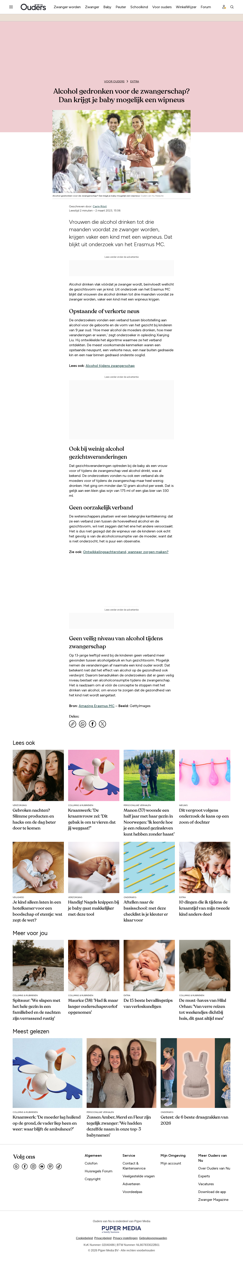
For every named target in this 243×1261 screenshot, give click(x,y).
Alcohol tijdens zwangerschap (110, 365)
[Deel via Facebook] (92, 724)
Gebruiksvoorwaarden (153, 1238)
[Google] (16, 1166)
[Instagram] (33, 1166)
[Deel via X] (102, 724)
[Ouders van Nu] (33, 7)
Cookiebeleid (84, 1238)
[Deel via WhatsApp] (82, 724)
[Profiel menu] (224, 6)
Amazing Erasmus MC (97, 706)
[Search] (231, 6)
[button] (125, 1238)
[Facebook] (25, 1166)
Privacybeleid (103, 1238)
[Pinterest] (50, 1166)
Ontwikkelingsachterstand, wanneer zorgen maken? (125, 552)
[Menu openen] (11, 6)
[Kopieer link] (72, 724)
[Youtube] (42, 1166)
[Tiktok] (59, 1166)
